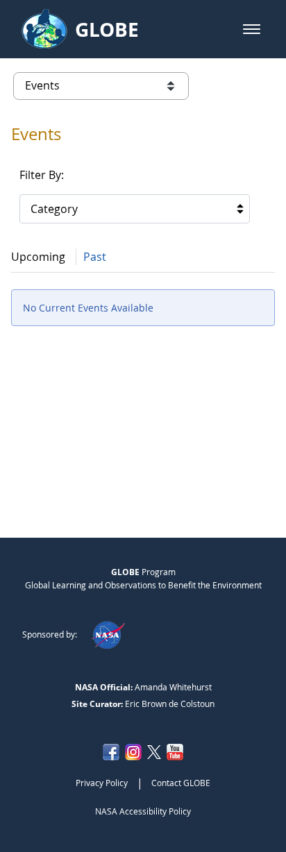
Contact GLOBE (180, 782)
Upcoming (38, 256)
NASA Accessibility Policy (143, 811)
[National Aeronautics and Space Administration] (108, 634)
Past (94, 256)
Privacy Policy (102, 782)
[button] (251, 29)
